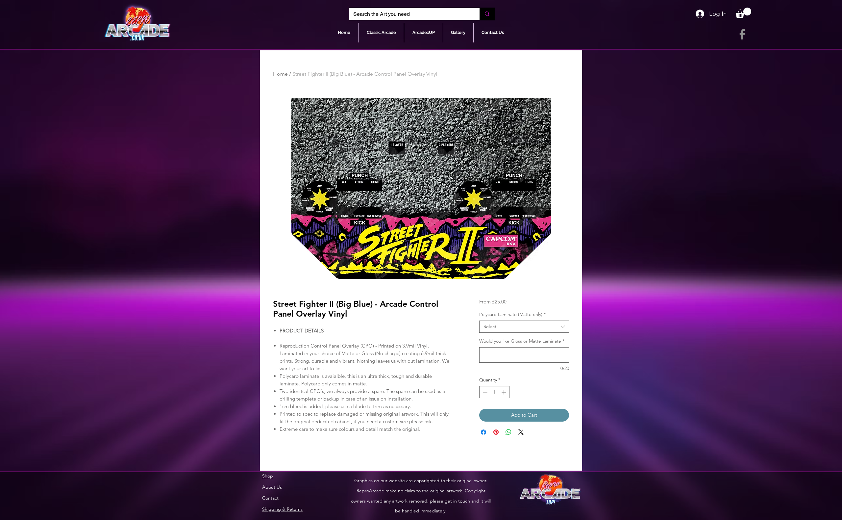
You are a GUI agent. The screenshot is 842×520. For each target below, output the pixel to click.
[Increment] (504, 392)
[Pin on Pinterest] (496, 432)
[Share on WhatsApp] (508, 432)
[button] (743, 13)
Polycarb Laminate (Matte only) (512, 314)
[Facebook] (742, 34)
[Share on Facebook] (483, 432)
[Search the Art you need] (487, 14)
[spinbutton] (494, 392)
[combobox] (524, 327)
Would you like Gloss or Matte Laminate (521, 341)
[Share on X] (521, 432)
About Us (272, 487)
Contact (270, 498)
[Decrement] (484, 392)
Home (280, 74)
